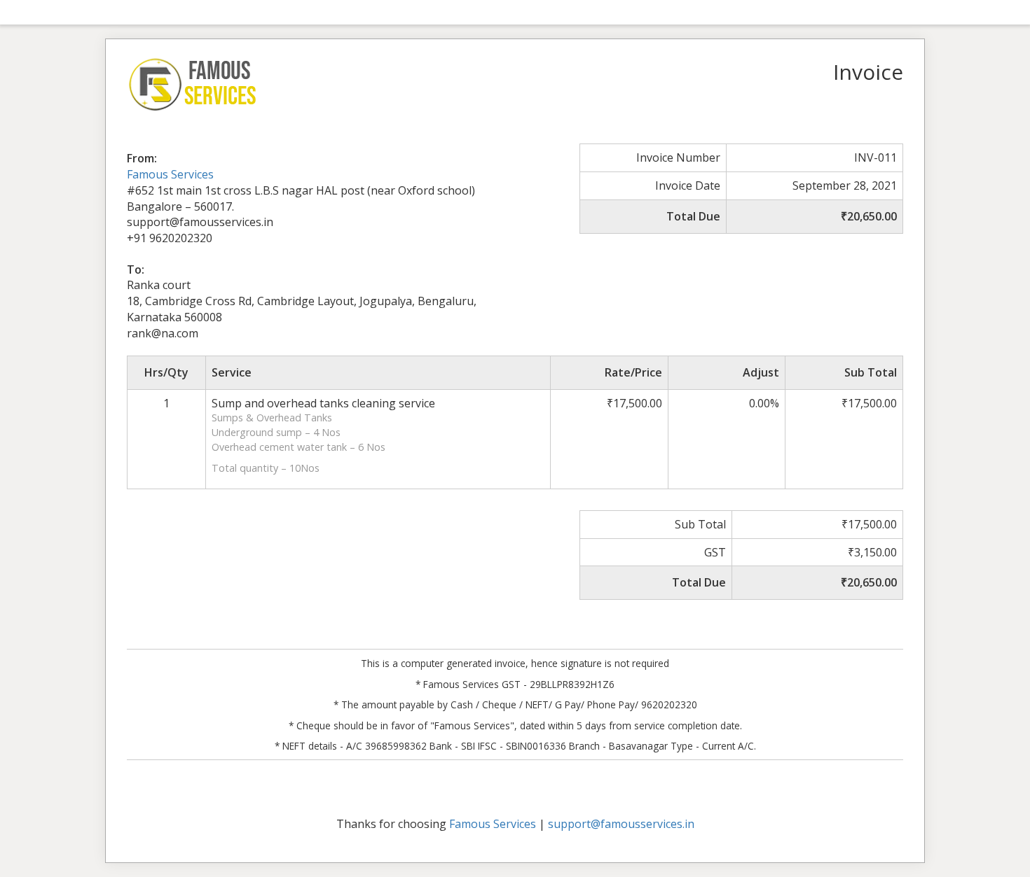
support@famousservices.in (621, 824)
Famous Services (170, 174)
